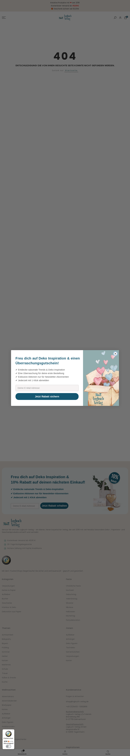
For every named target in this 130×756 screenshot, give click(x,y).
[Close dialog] (115, 354)
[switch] (8, 746)
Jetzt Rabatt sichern (47, 396)
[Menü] (12, 730)
